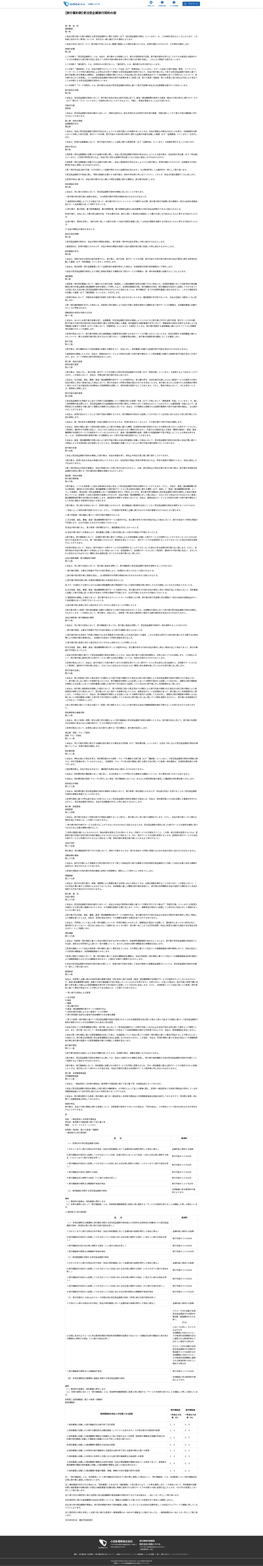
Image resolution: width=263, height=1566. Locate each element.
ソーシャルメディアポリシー (180, 1554)
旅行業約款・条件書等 (86, 1554)
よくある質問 (150, 1554)
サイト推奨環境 (138, 1554)
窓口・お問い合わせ (163, 1554)
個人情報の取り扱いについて (104, 1554)
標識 (75, 1554)
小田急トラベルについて (123, 1554)
